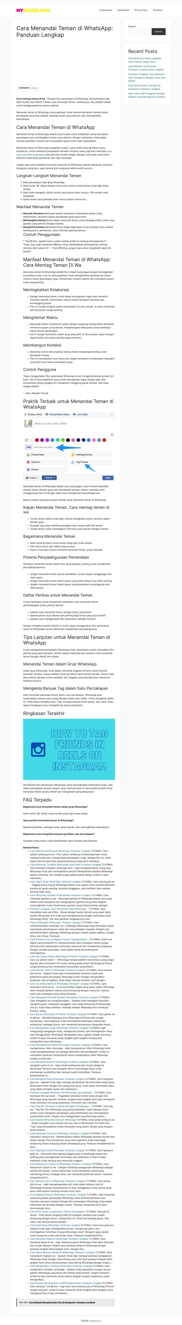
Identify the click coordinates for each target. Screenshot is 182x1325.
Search (132, 26)
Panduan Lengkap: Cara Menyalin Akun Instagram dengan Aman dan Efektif (147, 77)
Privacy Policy (141, 10)
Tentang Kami (105, 10)
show (34, 88)
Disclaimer (158, 10)
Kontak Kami (123, 10)
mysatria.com (95, 1321)
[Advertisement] (65, 61)
